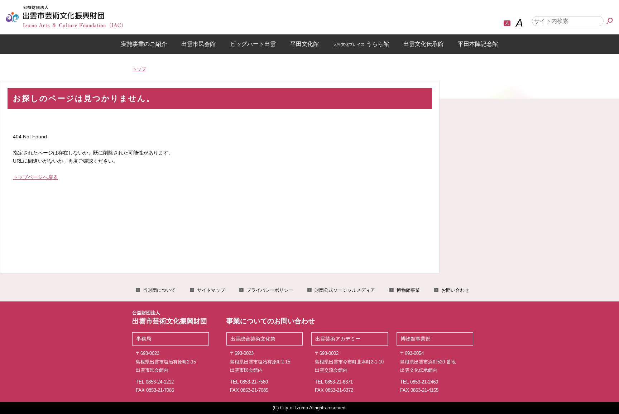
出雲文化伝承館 (423, 44)
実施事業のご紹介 (144, 44)
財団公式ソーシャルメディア (345, 290)
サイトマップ (211, 290)
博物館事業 (408, 290)
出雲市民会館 (198, 44)
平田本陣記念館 (478, 44)
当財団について (159, 290)
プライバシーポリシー (269, 290)
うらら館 (361, 44)
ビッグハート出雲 (253, 44)
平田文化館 (304, 44)
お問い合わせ (455, 290)
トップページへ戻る (35, 177)
